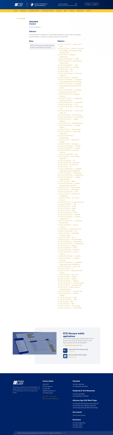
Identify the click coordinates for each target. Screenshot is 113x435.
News (65, 10)
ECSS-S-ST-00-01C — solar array (69, 275)
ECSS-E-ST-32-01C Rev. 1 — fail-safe (70, 148)
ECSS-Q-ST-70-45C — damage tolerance (71, 123)
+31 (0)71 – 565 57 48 (50, 396)
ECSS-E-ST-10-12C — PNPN (67, 210)
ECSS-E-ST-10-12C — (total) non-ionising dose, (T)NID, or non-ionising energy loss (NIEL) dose (71, 51)
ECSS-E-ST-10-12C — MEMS (67, 181)
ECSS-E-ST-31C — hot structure (69, 165)
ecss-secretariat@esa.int (51, 398)
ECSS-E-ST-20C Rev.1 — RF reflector (70, 250)
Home (15, 10)
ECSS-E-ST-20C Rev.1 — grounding (69, 162)
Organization (80, 10)
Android (70, 351)
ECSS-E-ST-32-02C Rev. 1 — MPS (69, 192)
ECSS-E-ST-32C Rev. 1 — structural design (72, 283)
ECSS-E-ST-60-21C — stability (68, 277)
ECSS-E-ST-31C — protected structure (70, 229)
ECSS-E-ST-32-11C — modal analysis (70, 187)
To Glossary (21, 18)
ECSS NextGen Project (48, 10)
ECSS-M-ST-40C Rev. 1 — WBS (68, 299)
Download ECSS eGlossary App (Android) (86, 403)
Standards (23, 10)
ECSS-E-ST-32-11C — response (68, 246)
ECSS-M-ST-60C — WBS (66, 302)
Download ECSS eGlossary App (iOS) (85, 405)
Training (72, 10)
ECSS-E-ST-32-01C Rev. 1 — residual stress (72, 243)
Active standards (79, 384)
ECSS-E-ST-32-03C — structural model (71, 285)
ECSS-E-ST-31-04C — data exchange (70, 129)
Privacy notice (78, 425)
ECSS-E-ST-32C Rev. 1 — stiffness (69, 281)
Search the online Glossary (73, 345)
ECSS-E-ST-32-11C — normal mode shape (72, 202)
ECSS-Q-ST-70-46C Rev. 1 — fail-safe (70, 146)
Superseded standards (81, 386)
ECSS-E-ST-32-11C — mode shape (69, 189)
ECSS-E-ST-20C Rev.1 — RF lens (68, 248)
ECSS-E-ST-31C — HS (65, 167)
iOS (74, 351)
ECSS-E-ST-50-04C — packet (68, 206)
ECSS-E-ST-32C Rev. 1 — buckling (69, 67)
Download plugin (72, 357)
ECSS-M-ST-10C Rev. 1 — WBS (68, 297)
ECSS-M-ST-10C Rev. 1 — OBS (68, 204)
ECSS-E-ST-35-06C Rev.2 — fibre (69, 154)
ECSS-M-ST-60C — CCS (66, 71)
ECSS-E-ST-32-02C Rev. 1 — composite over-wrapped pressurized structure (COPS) (70, 86)
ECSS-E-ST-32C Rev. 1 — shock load (70, 266)
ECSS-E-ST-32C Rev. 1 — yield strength (71, 308)
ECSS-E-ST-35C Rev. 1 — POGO (68, 212)
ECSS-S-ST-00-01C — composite (69, 77)
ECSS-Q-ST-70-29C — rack (67, 237)
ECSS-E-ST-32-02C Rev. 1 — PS (68, 231)
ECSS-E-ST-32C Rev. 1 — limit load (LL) (71, 173)
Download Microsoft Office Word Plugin (86, 408)
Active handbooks (79, 394)
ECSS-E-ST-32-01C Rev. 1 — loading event (71, 175)
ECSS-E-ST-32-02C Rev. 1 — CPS (68, 104)
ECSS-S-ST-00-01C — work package (70, 306)
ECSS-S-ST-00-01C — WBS (67, 304)
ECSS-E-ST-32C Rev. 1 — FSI (67, 160)
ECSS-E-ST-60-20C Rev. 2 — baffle (69, 59)
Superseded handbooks (81, 396)
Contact (88, 10)
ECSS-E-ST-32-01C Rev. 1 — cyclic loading (71, 117)
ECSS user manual (79, 415)
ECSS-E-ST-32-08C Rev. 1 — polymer (70, 214)
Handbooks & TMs (34, 10)
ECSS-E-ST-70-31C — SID (66, 268)
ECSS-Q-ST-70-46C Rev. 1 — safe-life (70, 256)
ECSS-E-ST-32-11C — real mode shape (70, 239)
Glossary (58, 10)
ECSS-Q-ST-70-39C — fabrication (69, 144)
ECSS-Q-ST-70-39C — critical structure (71, 115)
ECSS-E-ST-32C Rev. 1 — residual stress (71, 241)
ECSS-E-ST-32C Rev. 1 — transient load (71, 291)
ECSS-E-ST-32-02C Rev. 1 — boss (69, 65)
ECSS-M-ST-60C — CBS (66, 69)
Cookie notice (78, 427)
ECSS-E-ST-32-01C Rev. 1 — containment (71, 102)
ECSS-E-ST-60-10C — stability (68, 279)
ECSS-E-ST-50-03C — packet (68, 208)
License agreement (79, 423)
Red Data (63, 433)
